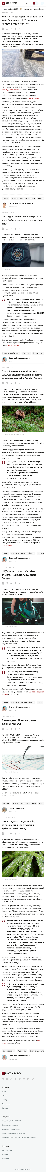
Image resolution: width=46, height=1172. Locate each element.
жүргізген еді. (33, 98)
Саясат (4, 1095)
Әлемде (5, 1108)
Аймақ (5, 199)
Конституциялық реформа (34, 9)
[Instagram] (3, 29)
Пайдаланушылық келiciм (11, 1121)
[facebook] (15, 1079)
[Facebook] (15, 29)
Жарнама (5, 1159)
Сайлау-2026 (13, 9)
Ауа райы (22, 1051)
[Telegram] (11, 29)
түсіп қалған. (7, 545)
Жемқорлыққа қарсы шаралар (13, 1133)
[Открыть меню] (42, 3)
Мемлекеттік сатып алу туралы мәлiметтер (19, 1137)
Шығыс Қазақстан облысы (23, 199)
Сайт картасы (7, 1150)
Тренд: (4, 9)
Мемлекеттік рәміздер (11, 1129)
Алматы (5, 803)
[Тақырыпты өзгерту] (35, 3)
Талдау (4, 1100)
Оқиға (5, 553)
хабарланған (13, 345)
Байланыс (5, 1154)
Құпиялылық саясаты (10, 1125)
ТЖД (40, 702)
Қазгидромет (8, 1051)
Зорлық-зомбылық (10, 353)
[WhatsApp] (7, 29)
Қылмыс (26, 353)
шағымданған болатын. (12, 90)
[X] (19, 29)
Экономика (6, 1104)
